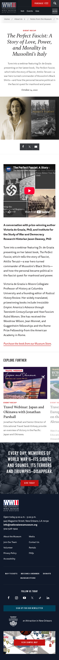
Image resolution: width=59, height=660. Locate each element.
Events (30, 10)
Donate (47, 573)
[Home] (9, 7)
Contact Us (34, 542)
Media (32, 536)
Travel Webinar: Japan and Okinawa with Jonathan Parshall (23, 412)
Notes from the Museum (41, 19)
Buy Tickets (11, 573)
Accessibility (9, 558)
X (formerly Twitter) (32, 598)
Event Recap (29, 30)
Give (37, 10)
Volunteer (8, 547)
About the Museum (12, 536)
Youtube (24, 598)
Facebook (8, 598)
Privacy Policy (9, 553)
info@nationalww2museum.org (20, 524)
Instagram (16, 598)
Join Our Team (10, 542)
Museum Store (28, 578)
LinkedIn (47, 598)
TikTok (40, 598)
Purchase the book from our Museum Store (27, 343)
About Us (18, 19)
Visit (22, 10)
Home (7, 19)
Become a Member (30, 573)
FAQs (31, 553)
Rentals (32, 547)
